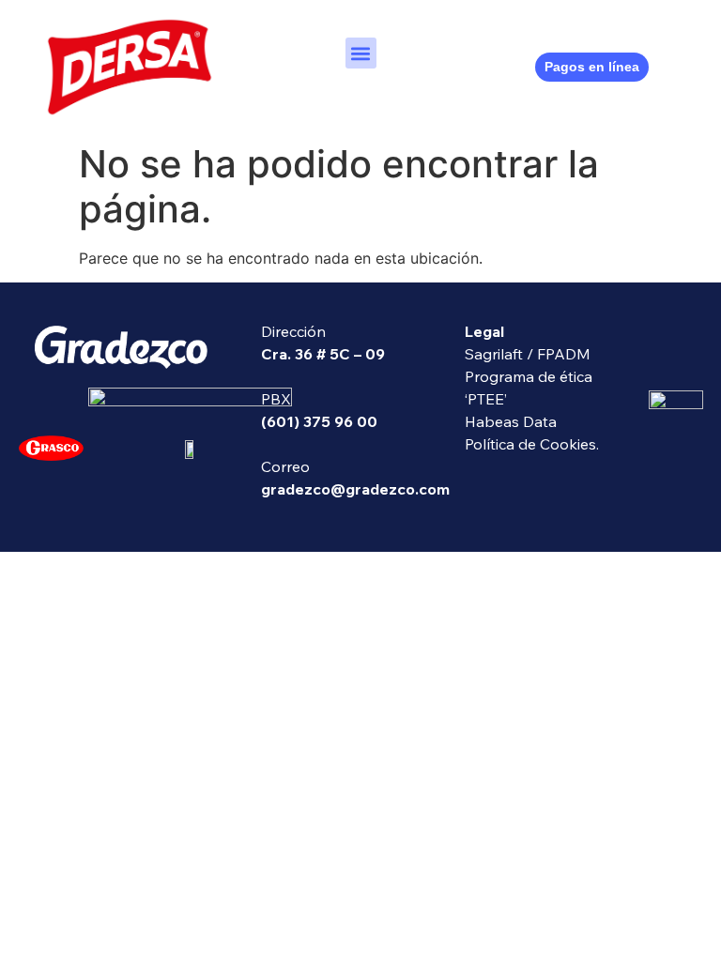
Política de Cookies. (532, 444)
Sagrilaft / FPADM (528, 353)
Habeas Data (511, 421)
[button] (360, 53)
